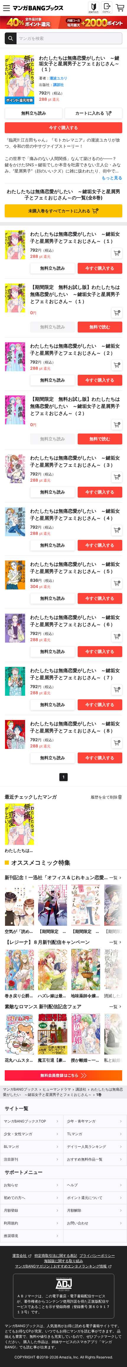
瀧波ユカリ (58, 78)
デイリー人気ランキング (86, 1146)
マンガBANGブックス (20, 1089)
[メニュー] (6, 7)
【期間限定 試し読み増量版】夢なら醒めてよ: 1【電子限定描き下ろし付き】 (52, 931)
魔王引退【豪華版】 (52, 1060)
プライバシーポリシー (97, 1255)
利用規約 (11, 1223)
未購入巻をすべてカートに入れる (59, 210)
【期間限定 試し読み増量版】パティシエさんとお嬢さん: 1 (85, 931)
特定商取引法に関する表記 (56, 1255)
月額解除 (74, 1210)
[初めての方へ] (94, 8)
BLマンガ (11, 1146)
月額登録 (11, 1210)
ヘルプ (72, 1185)
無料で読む (99, 326)
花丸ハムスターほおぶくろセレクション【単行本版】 (19, 1060)
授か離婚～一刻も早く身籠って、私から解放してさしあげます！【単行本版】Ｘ (85, 1060)
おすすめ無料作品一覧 (84, 1159)
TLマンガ (74, 1134)
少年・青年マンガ (81, 1121)
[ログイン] (107, 7)
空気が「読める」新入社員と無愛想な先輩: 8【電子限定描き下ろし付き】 (19, 931)
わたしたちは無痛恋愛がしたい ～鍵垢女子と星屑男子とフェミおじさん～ (19, 850)
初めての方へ (14, 1197)
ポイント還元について (84, 1197)
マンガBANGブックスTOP (25, 1121)
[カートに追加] (116, 253)
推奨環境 (11, 1236)
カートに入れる (89, 112)
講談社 (58, 84)
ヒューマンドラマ (57, 1089)
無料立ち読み (33, 112)
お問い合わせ (77, 1223)
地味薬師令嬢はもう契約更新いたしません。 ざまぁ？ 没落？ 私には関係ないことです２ (85, 996)
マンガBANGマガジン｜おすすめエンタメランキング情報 (61, 1266)
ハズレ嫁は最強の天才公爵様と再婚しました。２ (52, 996)
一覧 (113, 877)
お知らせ (11, 1185)
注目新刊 (11, 1159)
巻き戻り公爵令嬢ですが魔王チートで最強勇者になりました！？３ (19, 996)
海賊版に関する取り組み (63, 1261)
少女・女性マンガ (18, 1134)
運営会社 (19, 1255)
